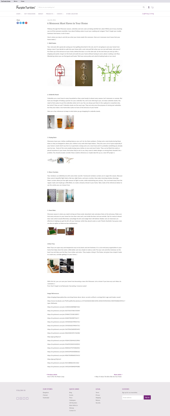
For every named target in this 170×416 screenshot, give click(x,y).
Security (98, 403)
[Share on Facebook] (18, 23)
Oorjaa (22, 1)
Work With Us (73, 405)
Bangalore (46, 392)
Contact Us (72, 410)
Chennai (45, 395)
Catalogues (72, 400)
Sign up (147, 397)
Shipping (98, 397)
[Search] (143, 7)
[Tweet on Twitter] (20, 23)
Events (60, 14)
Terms (97, 392)
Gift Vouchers (29, 14)
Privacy (98, 395)
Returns (98, 400)
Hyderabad (46, 397)
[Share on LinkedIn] (23, 23)
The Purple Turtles (5, 1)
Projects (49, 14)
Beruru (15, 1)
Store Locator (72, 14)
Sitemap (71, 408)
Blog (70, 392)
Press (70, 397)
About (40, 14)
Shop (18, 14)
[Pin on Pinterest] (26, 23)
